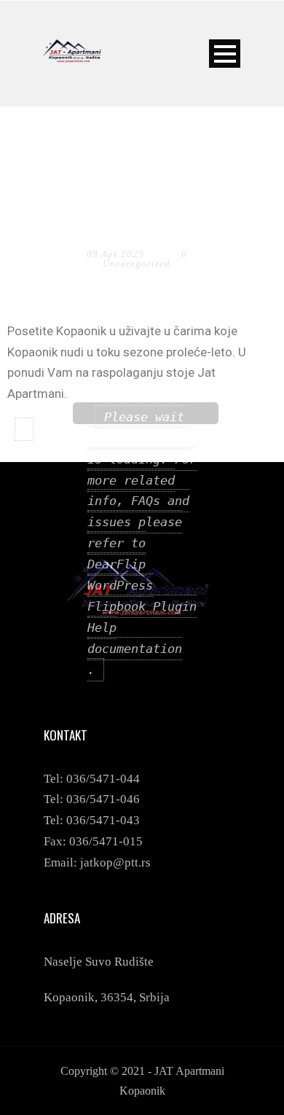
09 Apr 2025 (115, 254)
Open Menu (224, 53)
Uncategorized (136, 263)
